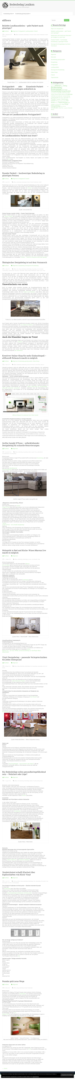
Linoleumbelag (5, 270)
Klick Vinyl (45, 666)
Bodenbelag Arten (8, 13)
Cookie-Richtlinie (35, 1076)
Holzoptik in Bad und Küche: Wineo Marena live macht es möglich (24, 551)
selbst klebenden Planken (18, 681)
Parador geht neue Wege (13, 981)
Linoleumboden (11, 270)
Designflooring (53, 92)
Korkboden (41, 269)
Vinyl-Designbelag (12, 453)
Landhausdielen (29, 31)
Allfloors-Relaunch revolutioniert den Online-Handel (25, 415)
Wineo (44, 270)
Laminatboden (34, 559)
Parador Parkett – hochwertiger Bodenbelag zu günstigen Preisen (23, 174)
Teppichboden (54, 77)
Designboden (40, 666)
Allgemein (15, 31)
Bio (18, 780)
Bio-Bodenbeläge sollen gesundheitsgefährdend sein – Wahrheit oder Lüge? (24, 773)
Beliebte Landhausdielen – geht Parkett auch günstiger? (22, 26)
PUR (30, 1049)
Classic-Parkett (8, 216)
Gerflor (29, 452)
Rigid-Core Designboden (57, 28)
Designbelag (21, 265)
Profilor (64, 100)
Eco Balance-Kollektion (27, 324)
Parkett (36, 31)
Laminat (29, 559)
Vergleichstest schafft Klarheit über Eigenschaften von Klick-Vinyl (18, 873)
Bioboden (53, 57)
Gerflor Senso (64, 92)
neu (69, 97)
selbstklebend (40, 452)
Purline (41, 270)
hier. (19, 956)
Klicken (3, 667)
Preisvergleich (4, 882)
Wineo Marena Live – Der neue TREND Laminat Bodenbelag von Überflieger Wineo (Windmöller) (21, 650)
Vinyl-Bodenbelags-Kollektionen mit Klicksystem (19, 893)
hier (9, 159)
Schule (56, 102)
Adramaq (15, 881)
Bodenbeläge (26, 34)
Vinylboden (54, 108)
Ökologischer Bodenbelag (31, 265)
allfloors (17, 34)
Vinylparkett (65, 108)
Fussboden (59, 92)
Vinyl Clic (9, 882)
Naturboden (22, 270)
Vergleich (53, 104)
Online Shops (36, 361)
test (69, 102)
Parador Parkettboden (41, 34)
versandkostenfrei (5, 453)
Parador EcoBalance (24, 859)
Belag (20, 269)
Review (24, 795)
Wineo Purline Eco (12, 859)
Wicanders (4, 36)
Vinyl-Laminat (63, 106)
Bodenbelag (21, 34)
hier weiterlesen (19, 350)
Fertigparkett (21, 31)
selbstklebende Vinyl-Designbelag (9, 468)
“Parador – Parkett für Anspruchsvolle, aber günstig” (33, 257)
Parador (34, 34)
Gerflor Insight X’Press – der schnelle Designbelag (13, 524)
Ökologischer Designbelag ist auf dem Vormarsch (24, 262)
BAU (18, 269)
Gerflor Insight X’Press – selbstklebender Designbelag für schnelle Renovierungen (20, 444)
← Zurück (4, 1068)
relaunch (42, 364)
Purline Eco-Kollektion (29, 292)
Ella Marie (6, 31)
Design (65, 89)
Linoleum (20, 341)
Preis (47, 881)
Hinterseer (31, 34)
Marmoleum (17, 270)
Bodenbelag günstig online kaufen (28, 364)
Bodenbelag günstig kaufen (22, 13)
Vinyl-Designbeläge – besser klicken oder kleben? (21, 763)
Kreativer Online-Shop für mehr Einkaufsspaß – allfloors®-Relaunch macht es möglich (24, 356)
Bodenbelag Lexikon (22, 4)
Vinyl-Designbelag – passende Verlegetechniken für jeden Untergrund (24, 658)
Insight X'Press (34, 452)
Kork (38, 269)
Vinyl (63, 104)
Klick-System (33, 697)
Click (31, 666)
